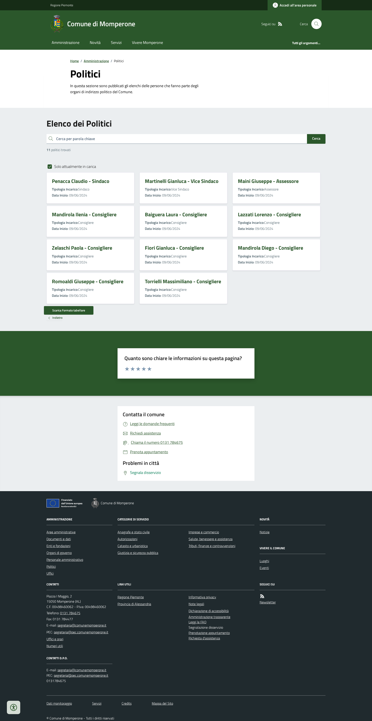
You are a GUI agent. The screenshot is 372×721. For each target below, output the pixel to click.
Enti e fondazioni (58, 545)
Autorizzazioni (127, 539)
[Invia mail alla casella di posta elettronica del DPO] (81, 670)
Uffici (50, 573)
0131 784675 (70, 613)
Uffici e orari (54, 639)
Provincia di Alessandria (134, 604)
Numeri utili (54, 645)
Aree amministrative (61, 532)
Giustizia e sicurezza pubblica (138, 552)
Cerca (316, 138)
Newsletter (268, 602)
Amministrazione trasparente (209, 616)
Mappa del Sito (162, 703)
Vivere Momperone (147, 42)
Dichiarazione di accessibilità (209, 610)
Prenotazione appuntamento (209, 632)
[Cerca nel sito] (315, 24)
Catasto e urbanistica (133, 545)
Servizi (116, 42)
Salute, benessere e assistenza (210, 539)
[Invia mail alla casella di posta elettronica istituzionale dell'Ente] (81, 625)
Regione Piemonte (61, 5)
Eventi (264, 567)
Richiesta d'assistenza (204, 638)
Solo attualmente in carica (75, 166)
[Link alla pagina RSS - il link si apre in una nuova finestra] (280, 24)
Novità (95, 42)
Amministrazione (65, 42)
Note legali (196, 604)
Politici (51, 566)
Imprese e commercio (204, 532)
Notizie (265, 532)
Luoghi (264, 560)
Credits (127, 703)
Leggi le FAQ (197, 622)
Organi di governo (59, 552)
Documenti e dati (58, 539)
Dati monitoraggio (59, 703)
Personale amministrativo (64, 559)
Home (74, 60)
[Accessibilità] (13, 707)
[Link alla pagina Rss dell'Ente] (262, 596)
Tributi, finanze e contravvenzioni (212, 545)
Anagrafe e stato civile (134, 532)
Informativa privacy (202, 597)
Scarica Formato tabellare (68, 310)
